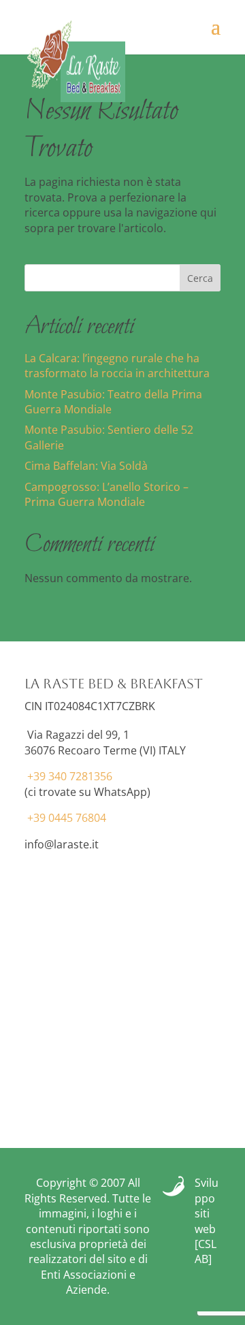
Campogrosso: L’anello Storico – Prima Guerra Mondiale (106, 494)
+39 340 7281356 (69, 776)
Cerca (200, 278)
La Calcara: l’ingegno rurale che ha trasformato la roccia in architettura (117, 366)
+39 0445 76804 (66, 817)
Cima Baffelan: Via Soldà (86, 465)
